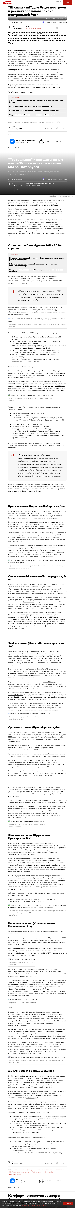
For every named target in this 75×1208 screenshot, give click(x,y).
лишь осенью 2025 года (26, 982)
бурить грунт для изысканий (33, 989)
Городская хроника (37, 1172)
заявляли (48, 476)
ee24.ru (29, 92)
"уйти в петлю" (28, 602)
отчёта (58, 294)
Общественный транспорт (43, 1170)
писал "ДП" (48, 1087)
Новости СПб (49, 1172)
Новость (15, 135)
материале (37, 1053)
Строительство (59, 1170)
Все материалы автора (33, 28)
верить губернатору (40, 673)
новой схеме (20, 381)
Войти (67, 2)
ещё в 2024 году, (49, 682)
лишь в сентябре (23, 872)
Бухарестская (25, 848)
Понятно (68, 1203)
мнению (30, 613)
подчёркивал (35, 557)
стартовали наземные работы (19, 684)
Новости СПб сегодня (15, 1174)
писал (53, 953)
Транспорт (30, 1170)
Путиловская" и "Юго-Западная (26, 972)
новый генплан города (38, 443)
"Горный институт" (56, 800)
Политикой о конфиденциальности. (34, 1205)
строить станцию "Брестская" (45, 1016)
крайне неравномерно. (57, 1108)
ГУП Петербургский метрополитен (19, 1172)
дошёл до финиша (36, 697)
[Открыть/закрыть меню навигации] (57, 2)
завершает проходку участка (55, 686)
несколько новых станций (54, 1076)
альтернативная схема (25, 1019)
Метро (22, 1170)
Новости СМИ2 (13, 148)
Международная (39, 848)
